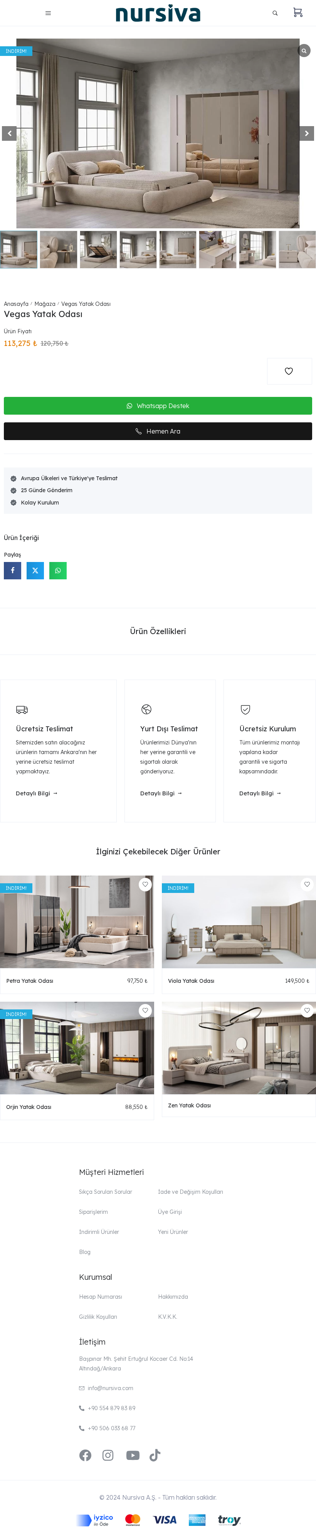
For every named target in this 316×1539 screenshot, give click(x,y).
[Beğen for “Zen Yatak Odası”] (307, 1011)
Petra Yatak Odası (29, 980)
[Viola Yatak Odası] (239, 922)
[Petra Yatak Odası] (77, 922)
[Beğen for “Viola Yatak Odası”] (307, 884)
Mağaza (44, 303)
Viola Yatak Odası (191, 980)
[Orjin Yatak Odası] (77, 1048)
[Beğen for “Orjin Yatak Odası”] (145, 1011)
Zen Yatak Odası (189, 1105)
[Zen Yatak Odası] (239, 1048)
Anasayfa (16, 303)
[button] (306, 133)
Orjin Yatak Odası (28, 1107)
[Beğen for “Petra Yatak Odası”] (145, 884)
